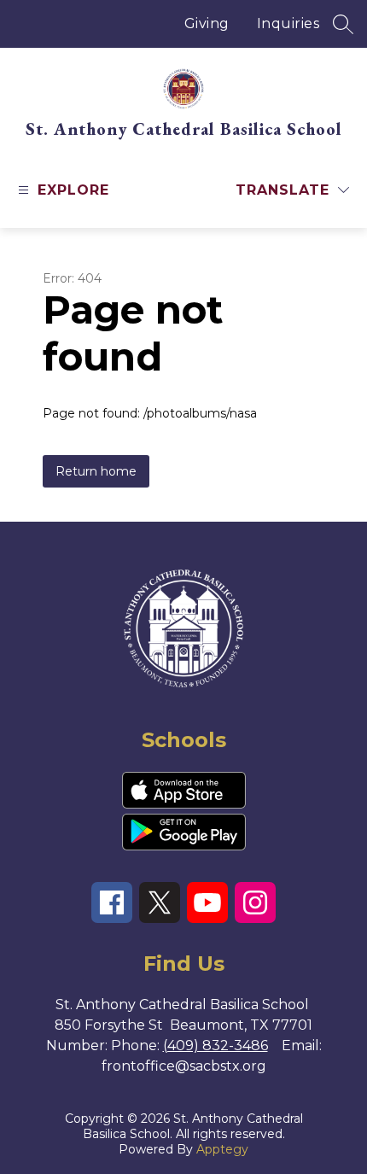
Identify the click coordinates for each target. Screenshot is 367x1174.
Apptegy (222, 1149)
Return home (96, 471)
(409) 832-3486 (215, 1045)
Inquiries (288, 23)
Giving (207, 23)
